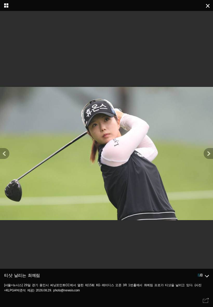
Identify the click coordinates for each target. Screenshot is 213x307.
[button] (208, 153)
